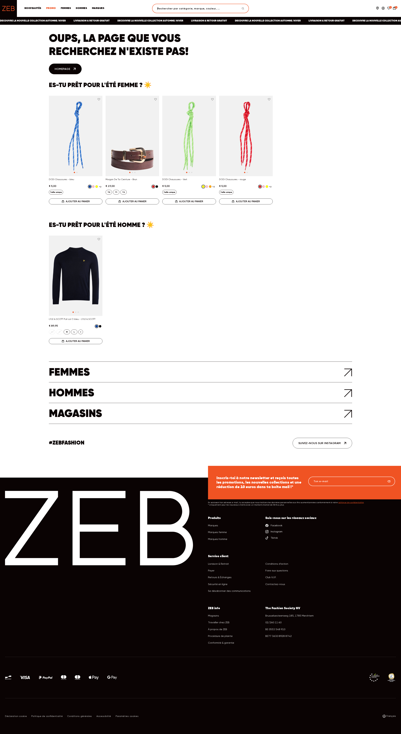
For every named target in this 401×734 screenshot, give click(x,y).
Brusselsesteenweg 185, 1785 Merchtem (289, 615)
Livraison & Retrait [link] (218, 563)
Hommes (81, 8)
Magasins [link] (213, 615)
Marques (98, 8)
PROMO (51, 8)
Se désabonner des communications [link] (229, 590)
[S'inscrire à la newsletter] (388, 481)
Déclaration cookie (16, 716)
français (391, 716)
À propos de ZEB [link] (217, 629)
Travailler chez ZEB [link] (218, 622)
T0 (109, 192)
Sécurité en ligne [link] (217, 584)
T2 (123, 192)
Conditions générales (79, 716)
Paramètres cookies (127, 716)
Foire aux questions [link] (276, 570)
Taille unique (56, 192)
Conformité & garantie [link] (221, 642)
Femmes (66, 8)
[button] (55, 128)
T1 (116, 192)
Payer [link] (211, 570)
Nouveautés (32, 8)
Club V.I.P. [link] (270, 577)
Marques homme (217, 539)
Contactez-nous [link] (275, 584)
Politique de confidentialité (47, 716)
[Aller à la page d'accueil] (8, 8)
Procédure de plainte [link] (220, 636)
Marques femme (217, 532)
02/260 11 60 (273, 622)
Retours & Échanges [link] (220, 577)
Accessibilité (103, 716)
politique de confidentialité (351, 503)
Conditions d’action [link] (276, 563)
